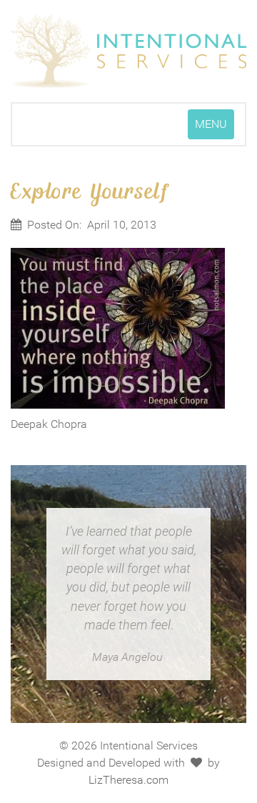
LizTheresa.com (128, 780)
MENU (214, 127)
